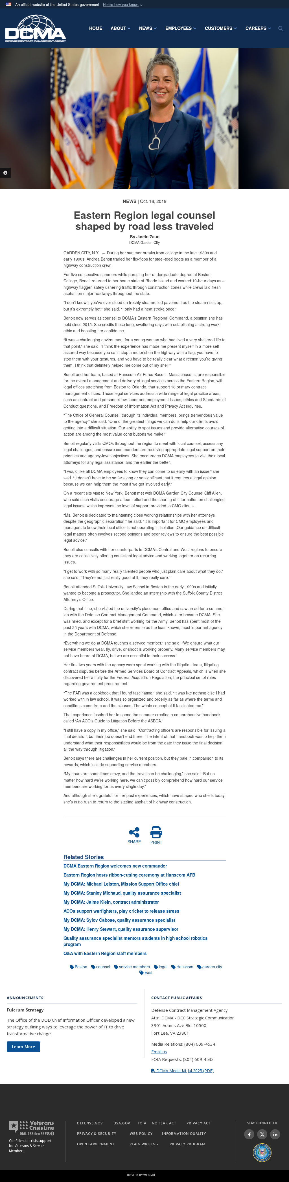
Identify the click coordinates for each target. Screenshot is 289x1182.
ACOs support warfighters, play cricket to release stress (121, 911)
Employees (178, 28)
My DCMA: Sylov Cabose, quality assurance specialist (119, 920)
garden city (212, 966)
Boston (81, 966)
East (148, 972)
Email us (159, 1051)
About (118, 28)
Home (95, 28)
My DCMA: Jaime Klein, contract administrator (111, 902)
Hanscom (184, 966)
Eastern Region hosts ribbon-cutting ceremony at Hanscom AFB (129, 875)
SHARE (134, 841)
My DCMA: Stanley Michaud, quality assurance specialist (122, 893)
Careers (256, 28)
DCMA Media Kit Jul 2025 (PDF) (184, 1070)
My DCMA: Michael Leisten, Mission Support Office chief (121, 884)
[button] (123, 5)
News (145, 28)
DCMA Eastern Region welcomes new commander (115, 866)
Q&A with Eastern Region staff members (105, 953)
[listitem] (249, 1134)
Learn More (23, 1046)
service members (134, 966)
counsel (103, 966)
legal (163, 966)
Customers (218, 28)
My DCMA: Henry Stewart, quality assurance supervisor (121, 929)
